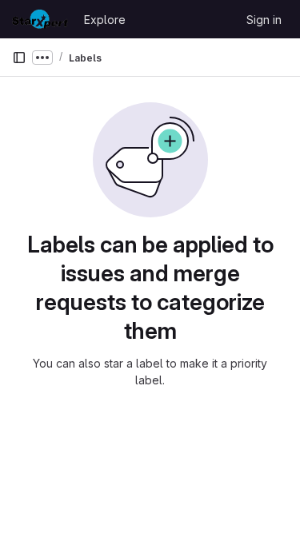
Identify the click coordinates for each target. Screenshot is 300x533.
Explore (105, 19)
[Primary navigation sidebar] (19, 57)
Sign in (264, 19)
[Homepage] (40, 19)
